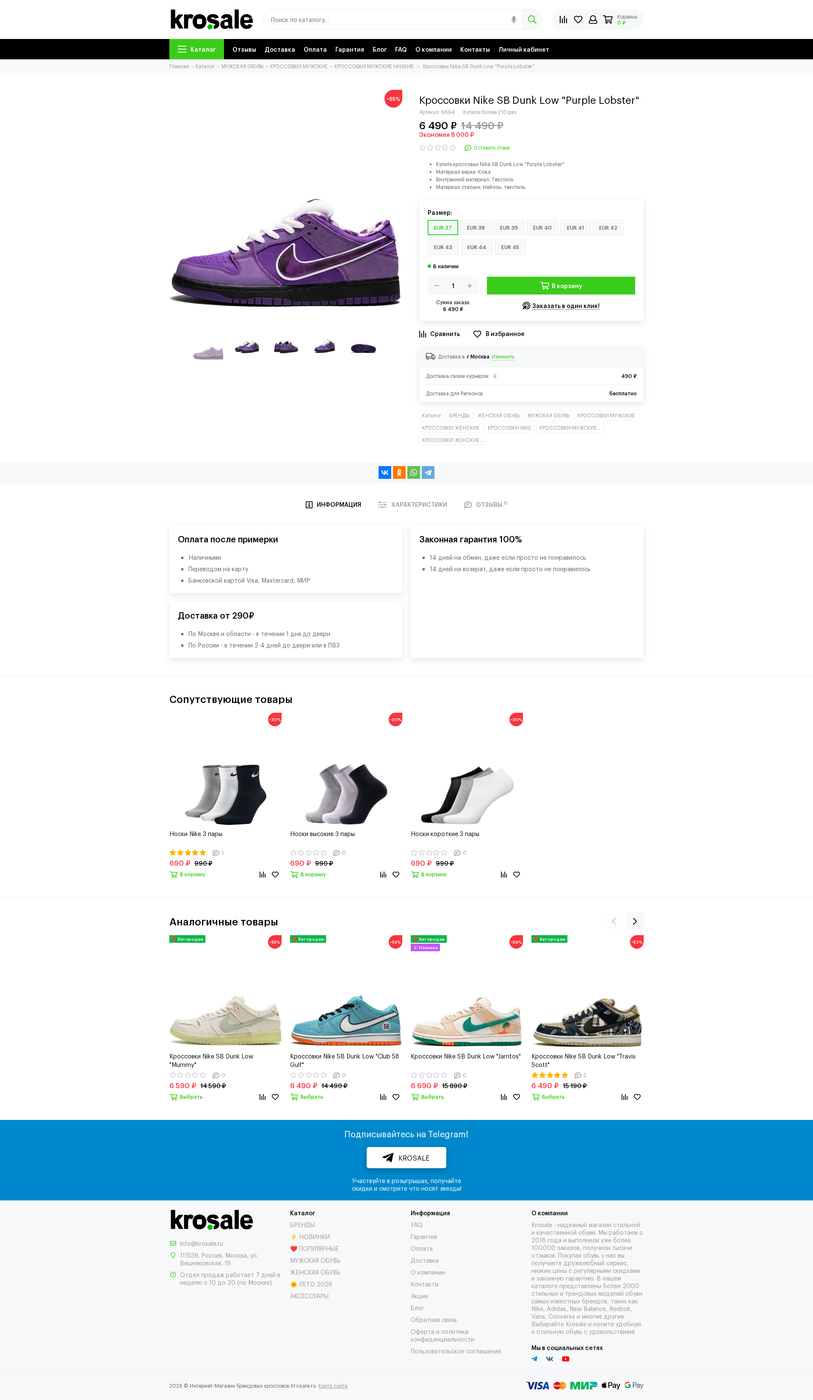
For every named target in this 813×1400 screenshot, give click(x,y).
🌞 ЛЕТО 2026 (311, 1284)
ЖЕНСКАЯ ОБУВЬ (499, 415)
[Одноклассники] (399, 472)
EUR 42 (608, 227)
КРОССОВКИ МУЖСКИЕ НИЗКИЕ (571, 427)
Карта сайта (333, 1385)
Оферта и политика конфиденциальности (442, 1335)
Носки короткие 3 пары (445, 833)
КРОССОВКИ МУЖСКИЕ (606, 415)
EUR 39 (509, 227)
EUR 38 (476, 227)
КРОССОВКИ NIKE (509, 427)
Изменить (503, 356)
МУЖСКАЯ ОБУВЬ (549, 415)
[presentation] (614, 920)
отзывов (543, 1255)
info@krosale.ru (201, 1243)
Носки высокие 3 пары (322, 833)
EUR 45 (510, 247)
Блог (380, 49)
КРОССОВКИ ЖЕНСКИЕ (451, 427)
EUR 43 (443, 247)
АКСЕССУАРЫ (309, 1296)
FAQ (401, 49)
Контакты (475, 49)
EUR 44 (476, 247)
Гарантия (349, 49)
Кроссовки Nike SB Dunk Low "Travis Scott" (583, 1060)
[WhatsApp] (413, 472)
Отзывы (244, 49)
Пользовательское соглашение (456, 1351)
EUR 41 (575, 227)
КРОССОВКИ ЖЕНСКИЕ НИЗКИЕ (454, 439)
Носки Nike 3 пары (195, 833)
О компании (433, 49)
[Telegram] (428, 472)
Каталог (203, 49)
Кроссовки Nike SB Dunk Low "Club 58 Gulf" (344, 1060)
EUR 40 (542, 227)
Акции (419, 1296)
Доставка (280, 49)
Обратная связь (434, 1319)
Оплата (315, 49)
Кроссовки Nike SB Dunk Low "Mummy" (211, 1060)
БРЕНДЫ (459, 415)
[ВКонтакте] (385, 472)
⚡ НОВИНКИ (310, 1236)
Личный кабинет (523, 49)
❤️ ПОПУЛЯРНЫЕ (314, 1248)
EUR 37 (443, 227)
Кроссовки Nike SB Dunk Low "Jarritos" (466, 1056)
